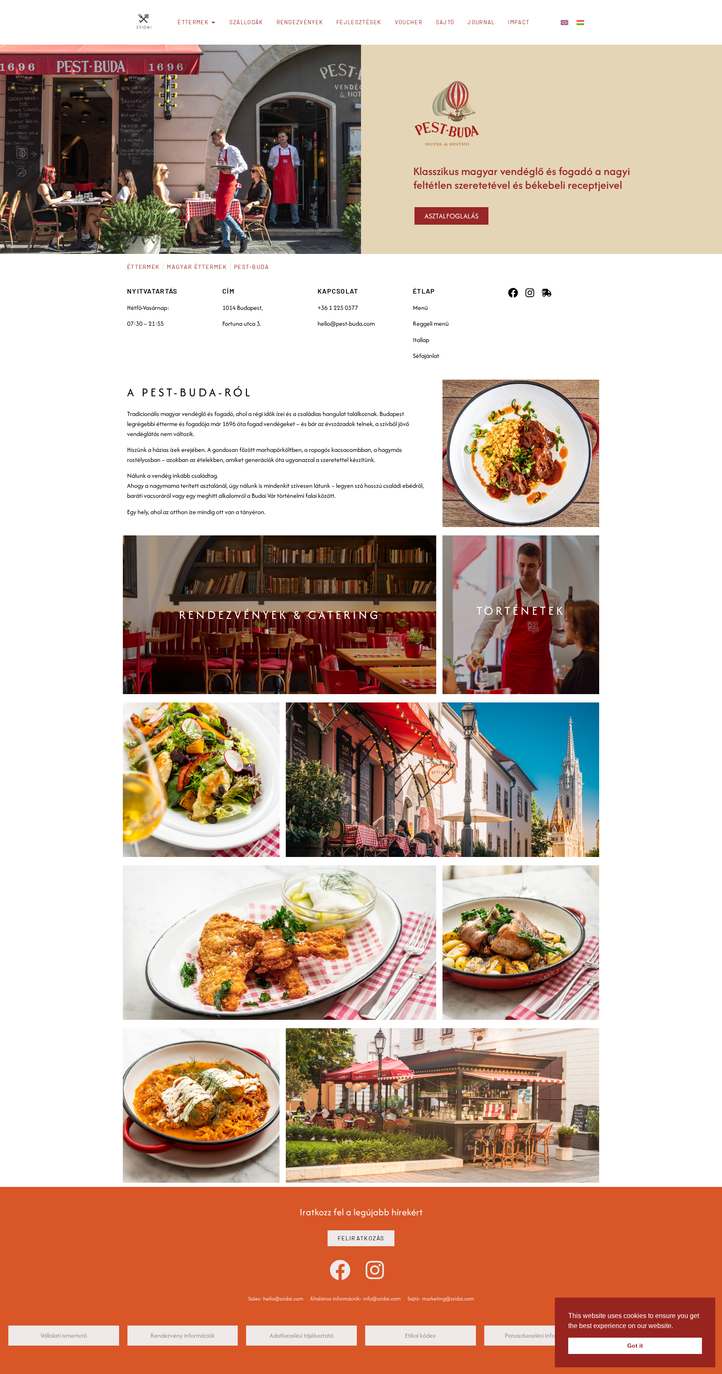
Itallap (421, 339)
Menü (420, 307)
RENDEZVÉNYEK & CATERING (280, 614)
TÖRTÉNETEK (520, 610)
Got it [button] (635, 1345)
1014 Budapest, (242, 307)
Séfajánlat (426, 355)
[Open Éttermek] (213, 22)
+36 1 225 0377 (338, 307)
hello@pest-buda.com (346, 323)
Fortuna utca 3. (241, 323)
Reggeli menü (431, 323)
